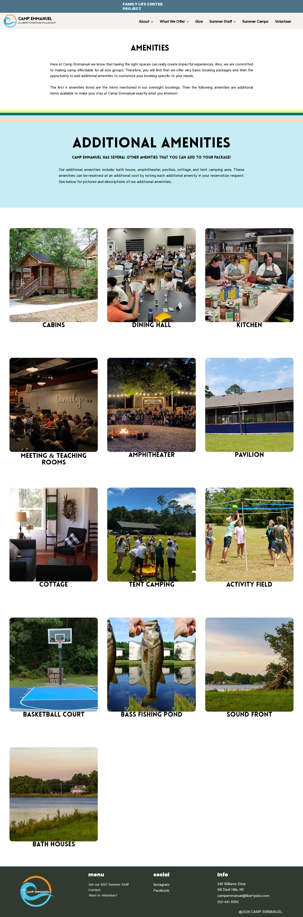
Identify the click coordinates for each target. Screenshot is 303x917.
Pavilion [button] (249, 455)
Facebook (161, 891)
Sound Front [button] (249, 715)
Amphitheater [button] (152, 455)
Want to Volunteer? (103, 895)
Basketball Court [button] (54, 715)
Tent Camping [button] (151, 585)
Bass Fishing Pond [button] (152, 715)
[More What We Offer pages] (187, 22)
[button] (53, 275)
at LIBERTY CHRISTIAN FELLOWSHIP (37, 23)
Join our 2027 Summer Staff (108, 885)
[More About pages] (152, 22)
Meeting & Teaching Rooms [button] (54, 459)
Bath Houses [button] (53, 844)
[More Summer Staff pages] (234, 22)
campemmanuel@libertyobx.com (243, 896)
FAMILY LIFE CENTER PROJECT (143, 6)
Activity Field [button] (249, 585)
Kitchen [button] (249, 325)
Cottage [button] (53, 585)
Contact (94, 890)
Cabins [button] (54, 325)
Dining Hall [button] (151, 325)
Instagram (161, 885)
